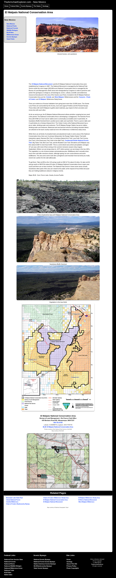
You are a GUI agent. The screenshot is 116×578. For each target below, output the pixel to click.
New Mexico (11, 24)
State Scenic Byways (41, 568)
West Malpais (59, 97)
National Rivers (9, 564)
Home (6, 6)
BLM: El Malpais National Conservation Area (58, 427)
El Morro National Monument (87, 500)
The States (37, 6)
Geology (45, 6)
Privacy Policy (71, 566)
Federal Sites (14, 6)
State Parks (10, 39)
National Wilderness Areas (13, 568)
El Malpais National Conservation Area (55, 500)
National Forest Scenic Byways (44, 561)
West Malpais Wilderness (86, 502)
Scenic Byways (26, 6)
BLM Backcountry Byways (43, 566)
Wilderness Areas (13, 34)
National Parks (12, 26)
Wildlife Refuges (12, 30)
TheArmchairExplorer (97, 564)
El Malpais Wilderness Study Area (89, 498)
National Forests (12, 28)
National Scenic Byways (42, 559)
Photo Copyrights (73, 568)
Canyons (82, 97)
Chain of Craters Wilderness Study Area (56, 498)
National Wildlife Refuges (12, 566)
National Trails (9, 570)
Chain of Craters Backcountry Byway (18, 504)
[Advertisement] (58, 69)
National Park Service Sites (13, 559)
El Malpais (42, 99)
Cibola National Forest (13, 500)
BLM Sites (10, 32)
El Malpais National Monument (42, 84)
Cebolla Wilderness (12, 502)
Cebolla (48, 97)
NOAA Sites (8, 574)
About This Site (72, 564)
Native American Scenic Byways (45, 564)
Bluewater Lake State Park (14, 498)
